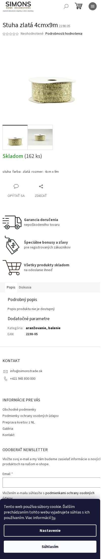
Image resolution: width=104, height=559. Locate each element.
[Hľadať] (66, 6)
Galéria (8, 428)
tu (53, 518)
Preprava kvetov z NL (19, 422)
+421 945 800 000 (22, 378)
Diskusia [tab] (25, 287)
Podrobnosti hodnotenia (63, 33)
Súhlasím (50, 546)
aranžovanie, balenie (43, 328)
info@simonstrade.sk (26, 371)
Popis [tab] (11, 287)
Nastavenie (50, 530)
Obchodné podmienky (19, 409)
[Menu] (93, 6)
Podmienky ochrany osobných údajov (31, 415)
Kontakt (8, 435)
